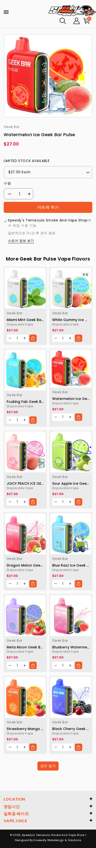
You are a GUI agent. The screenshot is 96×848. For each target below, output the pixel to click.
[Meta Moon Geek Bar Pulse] (25, 616)
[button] (63, 21)
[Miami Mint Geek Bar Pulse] (25, 288)
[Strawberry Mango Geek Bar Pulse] (25, 697)
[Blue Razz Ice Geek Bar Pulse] (70, 534)
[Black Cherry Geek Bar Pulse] (70, 697)
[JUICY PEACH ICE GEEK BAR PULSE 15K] (25, 452)
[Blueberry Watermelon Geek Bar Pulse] (70, 616)
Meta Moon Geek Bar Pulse (31, 647)
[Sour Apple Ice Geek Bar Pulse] (70, 452)
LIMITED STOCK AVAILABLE (27, 160)
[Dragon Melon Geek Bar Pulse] (25, 534)
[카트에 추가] (33, 338)
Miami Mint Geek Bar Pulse (30, 319)
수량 (7, 183)
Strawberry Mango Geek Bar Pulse (37, 728)
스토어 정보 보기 (21, 240)
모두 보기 (48, 765)
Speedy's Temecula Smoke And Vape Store (53, 835)
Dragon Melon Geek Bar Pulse (33, 565)
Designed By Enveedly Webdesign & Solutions (48, 840)
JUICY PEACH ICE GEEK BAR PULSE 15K (38, 483)
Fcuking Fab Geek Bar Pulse (31, 401)
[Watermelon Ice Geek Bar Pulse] (70, 368)
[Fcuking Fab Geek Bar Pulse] (25, 370)
